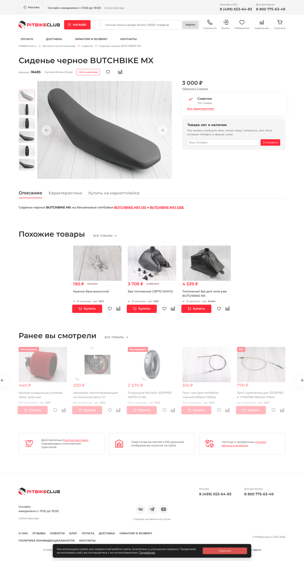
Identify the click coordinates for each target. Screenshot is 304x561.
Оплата (27, 39)
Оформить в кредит (195, 88)
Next (162, 130)
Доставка (54, 39)
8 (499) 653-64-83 (236, 9)
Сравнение (261, 28)
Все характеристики (200, 108)
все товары (103, 235)
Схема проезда (114, 7)
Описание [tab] (30, 192)
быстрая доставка (75, 440)
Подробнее (147, 552)
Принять (225, 550)
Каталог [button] (80, 24)
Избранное (242, 28)
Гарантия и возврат (91, 39)
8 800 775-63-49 (270, 9)
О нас (23, 533)
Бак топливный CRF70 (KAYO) (150, 291)
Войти (225, 28)
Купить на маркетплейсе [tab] (114, 193)
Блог (73, 533)
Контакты (128, 39)
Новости (57, 533)
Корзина (279, 28)
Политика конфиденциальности (47, 540)
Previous (46, 130)
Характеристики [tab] (65, 193)
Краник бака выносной (91, 291)
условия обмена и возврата (243, 443)
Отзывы (38, 533)
